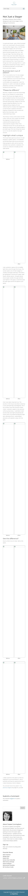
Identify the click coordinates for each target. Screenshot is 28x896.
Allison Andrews (8, 19)
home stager (15, 21)
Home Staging (13, 878)
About (5, 878)
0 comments (11, 23)
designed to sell (7, 21)
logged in (12, 798)
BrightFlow (15, 894)
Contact (20, 878)
